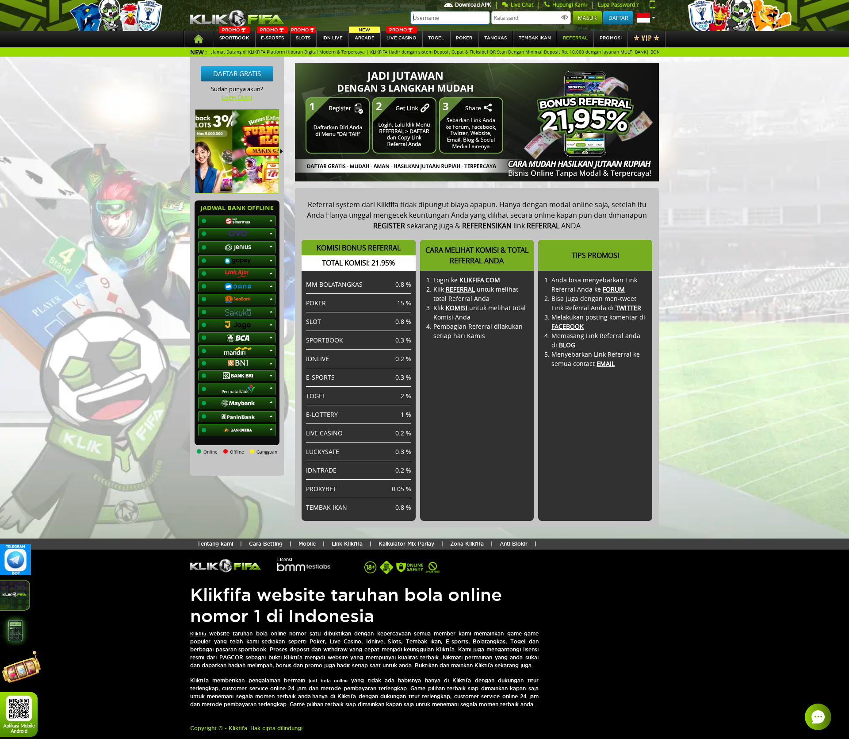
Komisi (457, 308)
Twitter (628, 308)
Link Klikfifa (347, 544)
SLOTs (300, 35)
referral (575, 37)
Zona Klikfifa (467, 544)
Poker (464, 37)
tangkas (495, 37)
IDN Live (332, 37)
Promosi (611, 37)
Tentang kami (215, 544)
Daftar (618, 17)
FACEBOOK (567, 326)
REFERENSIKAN (487, 226)
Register (389, 226)
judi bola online (328, 680)
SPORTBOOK (234, 35)
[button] (646, 17)
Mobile (307, 544)
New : (198, 52)
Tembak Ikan (535, 37)
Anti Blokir (514, 544)
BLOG (567, 345)
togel (436, 37)
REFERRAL (460, 289)
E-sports (272, 35)
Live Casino (401, 35)
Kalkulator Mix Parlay (406, 544)
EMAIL (606, 363)
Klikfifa (198, 633)
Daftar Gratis (237, 73)
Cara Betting (266, 544)
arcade (365, 35)
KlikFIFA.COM (479, 280)
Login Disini (237, 97)
